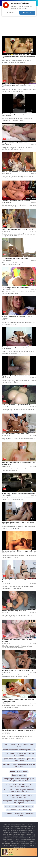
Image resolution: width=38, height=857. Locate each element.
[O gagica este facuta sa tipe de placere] (19, 365)
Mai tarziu (10, 13)
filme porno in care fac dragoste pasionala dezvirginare (19, 802)
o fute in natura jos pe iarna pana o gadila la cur (19, 745)
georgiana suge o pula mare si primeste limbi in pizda (19, 760)
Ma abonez (27, 13)
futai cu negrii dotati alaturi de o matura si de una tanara (19, 754)
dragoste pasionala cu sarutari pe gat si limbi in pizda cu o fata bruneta (19, 780)
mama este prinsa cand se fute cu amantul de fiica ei (19, 765)
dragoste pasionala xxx (19, 771)
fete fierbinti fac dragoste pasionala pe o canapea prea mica (19, 796)
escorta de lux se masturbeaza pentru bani (19, 750)
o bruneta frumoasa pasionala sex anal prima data (19, 814)
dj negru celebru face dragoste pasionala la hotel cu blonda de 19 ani (19, 791)
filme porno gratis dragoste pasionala (19, 806)
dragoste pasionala (19, 775)
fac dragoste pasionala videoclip (19, 810)
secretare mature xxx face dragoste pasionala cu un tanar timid (19, 785)
